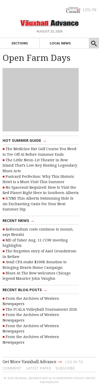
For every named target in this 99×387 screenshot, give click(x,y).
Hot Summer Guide (25, 140)
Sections (19, 43)
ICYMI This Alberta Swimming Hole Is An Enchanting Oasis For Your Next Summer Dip (38, 203)
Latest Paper (38, 368)
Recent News (19, 220)
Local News (60, 43)
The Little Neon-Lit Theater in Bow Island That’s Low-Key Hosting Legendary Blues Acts (40, 165)
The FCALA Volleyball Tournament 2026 (41, 309)
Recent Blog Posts (25, 289)
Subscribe (65, 368)
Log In (89, 9)
